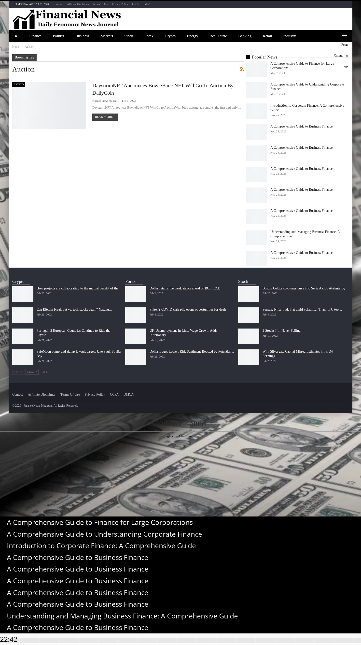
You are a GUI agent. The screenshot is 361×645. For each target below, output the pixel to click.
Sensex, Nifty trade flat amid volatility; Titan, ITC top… (302, 309)
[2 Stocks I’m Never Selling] (248, 336)
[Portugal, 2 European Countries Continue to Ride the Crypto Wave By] (22, 336)
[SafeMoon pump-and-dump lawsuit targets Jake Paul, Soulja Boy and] (22, 357)
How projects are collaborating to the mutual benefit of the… (79, 288)
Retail (267, 36)
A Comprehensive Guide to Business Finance (301, 126)
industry (289, 36)
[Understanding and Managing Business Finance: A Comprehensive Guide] (256, 237)
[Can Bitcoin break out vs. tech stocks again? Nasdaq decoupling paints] (22, 315)
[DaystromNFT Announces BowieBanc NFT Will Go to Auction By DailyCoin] (49, 105)
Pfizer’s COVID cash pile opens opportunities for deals (188, 309)
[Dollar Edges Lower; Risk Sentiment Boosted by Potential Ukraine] (135, 357)
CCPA (135, 3)
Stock (128, 36)
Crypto (170, 36)
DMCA (146, 3)
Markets (106, 36)
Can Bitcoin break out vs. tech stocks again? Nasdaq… (74, 309)
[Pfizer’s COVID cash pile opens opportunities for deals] (135, 315)
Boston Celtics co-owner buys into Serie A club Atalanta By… (306, 288)
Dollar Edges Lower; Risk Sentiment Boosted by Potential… (192, 351)
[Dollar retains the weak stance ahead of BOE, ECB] (135, 294)
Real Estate (218, 36)
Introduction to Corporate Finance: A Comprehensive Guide (101, 545)
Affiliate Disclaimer (78, 3)
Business (82, 36)
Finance (35, 36)
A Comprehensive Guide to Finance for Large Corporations (100, 522)
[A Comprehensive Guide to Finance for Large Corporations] (256, 69)
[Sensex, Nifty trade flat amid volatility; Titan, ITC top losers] (248, 315)
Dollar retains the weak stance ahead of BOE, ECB (185, 288)
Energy (192, 36)
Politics (58, 36)
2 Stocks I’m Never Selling (282, 330)
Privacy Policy (120, 3)
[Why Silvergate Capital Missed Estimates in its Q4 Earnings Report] (248, 357)
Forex (148, 36)
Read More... (105, 117)
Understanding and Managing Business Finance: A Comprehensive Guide (122, 615)
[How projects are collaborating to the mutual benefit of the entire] (22, 294)
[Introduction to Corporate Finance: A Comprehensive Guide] (256, 111)
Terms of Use (100, 3)
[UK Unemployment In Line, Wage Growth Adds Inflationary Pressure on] (135, 336)
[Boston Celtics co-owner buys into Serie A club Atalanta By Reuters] (248, 294)
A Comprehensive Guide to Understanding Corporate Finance (104, 534)
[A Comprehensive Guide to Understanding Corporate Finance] (256, 90)
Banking (244, 36)
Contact (59, 3)
